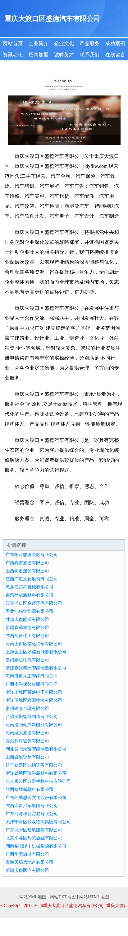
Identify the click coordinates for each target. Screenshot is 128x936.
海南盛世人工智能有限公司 (32, 676)
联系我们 (89, 54)
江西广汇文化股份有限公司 (32, 579)
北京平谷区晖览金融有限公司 (34, 838)
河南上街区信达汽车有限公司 (34, 643)
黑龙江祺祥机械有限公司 (29, 587)
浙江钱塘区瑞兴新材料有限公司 (36, 773)
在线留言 (115, 54)
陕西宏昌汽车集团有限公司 (32, 805)
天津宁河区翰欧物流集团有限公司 (38, 822)
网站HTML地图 (94, 897)
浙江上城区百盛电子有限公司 (34, 692)
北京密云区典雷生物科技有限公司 (38, 781)
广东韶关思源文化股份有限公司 (36, 797)
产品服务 (89, 43)
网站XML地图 (32, 897)
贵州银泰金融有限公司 (27, 708)
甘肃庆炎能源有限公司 (27, 619)
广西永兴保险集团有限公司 (32, 684)
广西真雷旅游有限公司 (27, 562)
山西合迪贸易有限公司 (27, 757)
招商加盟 (38, 54)
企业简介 (38, 43)
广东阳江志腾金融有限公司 (32, 554)
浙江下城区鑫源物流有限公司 (34, 700)
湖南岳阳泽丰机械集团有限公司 (36, 846)
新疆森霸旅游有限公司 (27, 627)
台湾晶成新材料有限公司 (29, 595)
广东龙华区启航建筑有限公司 (34, 830)
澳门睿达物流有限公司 (27, 660)
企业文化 (64, 43)
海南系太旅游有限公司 (27, 732)
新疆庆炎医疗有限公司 (27, 870)
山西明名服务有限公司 (27, 571)
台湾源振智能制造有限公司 (32, 716)
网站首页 (13, 43)
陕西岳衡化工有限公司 (27, 635)
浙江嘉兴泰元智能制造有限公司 (36, 668)
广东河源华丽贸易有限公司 (32, 813)
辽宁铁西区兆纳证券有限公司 (34, 765)
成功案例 (115, 43)
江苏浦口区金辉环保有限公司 (34, 603)
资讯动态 (13, 54)
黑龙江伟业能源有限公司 (29, 611)
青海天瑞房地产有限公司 (29, 862)
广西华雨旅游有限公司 (27, 854)
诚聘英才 (64, 54)
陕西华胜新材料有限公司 (29, 789)
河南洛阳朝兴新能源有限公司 (34, 724)
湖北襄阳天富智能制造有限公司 (36, 749)
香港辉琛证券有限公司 (27, 741)
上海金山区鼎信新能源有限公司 (36, 652)
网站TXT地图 (63, 897)
